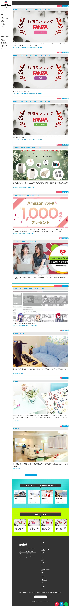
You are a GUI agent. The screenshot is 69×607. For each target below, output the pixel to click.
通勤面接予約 (4, 43)
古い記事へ (31, 475)
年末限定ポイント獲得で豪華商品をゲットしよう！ (27, 147)
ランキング (60, 6)
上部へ (61, 604)
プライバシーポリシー (40, 596)
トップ (2, 11)
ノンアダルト (3, 24)
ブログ (60, 238)
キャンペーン (59, 144)
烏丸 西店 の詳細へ (16, 420)
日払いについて (4, 46)
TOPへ (57, 604)
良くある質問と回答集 (5, 37)
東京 (61, 330)
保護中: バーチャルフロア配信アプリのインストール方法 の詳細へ (25, 325)
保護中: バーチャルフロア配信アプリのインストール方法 (28, 289)
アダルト (2, 21)
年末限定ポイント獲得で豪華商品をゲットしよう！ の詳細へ (24, 187)
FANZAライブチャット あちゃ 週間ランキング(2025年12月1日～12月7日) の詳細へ (27, 47)
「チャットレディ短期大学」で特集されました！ (26, 241)
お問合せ (2, 52)
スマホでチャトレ (4, 33)
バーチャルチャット (58, 285)
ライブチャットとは (4, 18)
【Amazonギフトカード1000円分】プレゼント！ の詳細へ (23, 233)
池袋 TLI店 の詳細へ (16, 468)
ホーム (36, 3)
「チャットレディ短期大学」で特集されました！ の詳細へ (23, 281)
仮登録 (4, 15)
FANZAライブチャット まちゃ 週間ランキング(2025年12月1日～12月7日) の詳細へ (27, 93)
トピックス (3, 49)
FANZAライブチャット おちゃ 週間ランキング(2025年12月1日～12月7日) (32, 101)
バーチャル (3, 30)
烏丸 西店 (16, 381)
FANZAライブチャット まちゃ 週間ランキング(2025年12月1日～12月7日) (32, 55)
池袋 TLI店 (16, 428)
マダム (2, 27)
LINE (66, 604)
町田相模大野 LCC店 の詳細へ (18, 373)
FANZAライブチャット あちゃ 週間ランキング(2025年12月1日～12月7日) (32, 9)
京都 (61, 378)
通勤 (3, 40)
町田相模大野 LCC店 (18, 333)
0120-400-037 (28, 553)
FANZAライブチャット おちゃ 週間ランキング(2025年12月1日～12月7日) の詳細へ (27, 139)
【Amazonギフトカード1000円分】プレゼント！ (26, 195)
